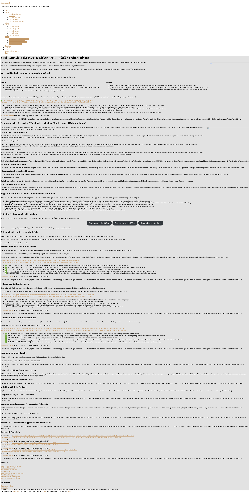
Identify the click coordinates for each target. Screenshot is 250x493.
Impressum (4, 488)
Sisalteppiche (6, 3)
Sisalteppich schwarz (15, 30)
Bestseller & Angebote (12, 51)
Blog (6, 53)
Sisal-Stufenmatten (14, 17)
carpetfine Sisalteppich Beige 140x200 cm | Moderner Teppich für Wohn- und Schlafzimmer (29, 444)
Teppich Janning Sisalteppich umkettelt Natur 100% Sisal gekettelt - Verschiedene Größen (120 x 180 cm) (33, 451)
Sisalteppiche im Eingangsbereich (19, 39)
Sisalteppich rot (13, 33)
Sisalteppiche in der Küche (17, 40)
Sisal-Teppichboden (15, 14)
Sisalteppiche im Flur (15, 44)
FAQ (6, 49)
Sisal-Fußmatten (14, 19)
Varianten (8, 12)
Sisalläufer (12, 16)
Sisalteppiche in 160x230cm (125, 223)
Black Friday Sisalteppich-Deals (11, 478)
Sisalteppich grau (14, 26)
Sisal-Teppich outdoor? (8, 468)
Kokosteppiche (5, 471)
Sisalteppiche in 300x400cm (151, 223)
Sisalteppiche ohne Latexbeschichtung (12, 473)
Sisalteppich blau (14, 35)
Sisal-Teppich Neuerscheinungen (11, 466)
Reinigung (8, 46)
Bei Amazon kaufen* (7, 116)
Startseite (7, 10)
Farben (7, 24)
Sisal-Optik (8, 47)
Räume (7, 37)
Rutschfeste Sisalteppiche (8, 475)
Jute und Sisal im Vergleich (9, 469)
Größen (7, 23)
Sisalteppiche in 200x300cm (99, 223)
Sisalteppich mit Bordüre (16, 21)
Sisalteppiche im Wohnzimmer (18, 42)
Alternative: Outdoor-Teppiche (10, 477)
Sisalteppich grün (14, 32)
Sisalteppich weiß (14, 28)
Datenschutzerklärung (7, 486)
